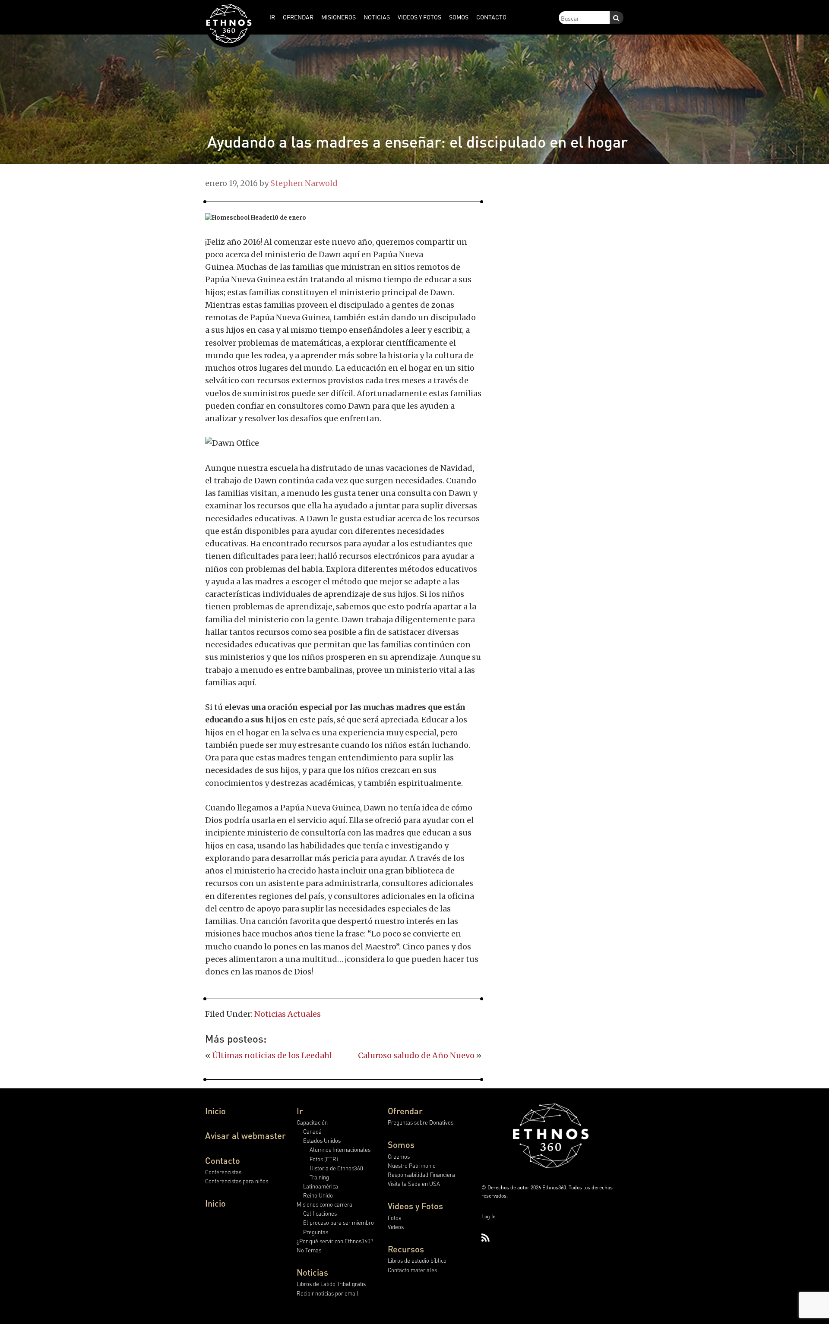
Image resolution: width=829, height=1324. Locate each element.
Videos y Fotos (415, 1205)
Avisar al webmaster (245, 1135)
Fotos (394, 1217)
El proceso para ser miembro (338, 1222)
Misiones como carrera (324, 1204)
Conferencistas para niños (236, 1181)
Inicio (215, 1110)
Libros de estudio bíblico (417, 1260)
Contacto (222, 1160)
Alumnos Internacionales (340, 1149)
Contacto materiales (412, 1270)
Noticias (312, 1272)
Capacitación (312, 1122)
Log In (488, 1216)
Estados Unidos (322, 1140)
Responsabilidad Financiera (421, 1174)
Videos (396, 1226)
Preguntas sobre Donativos (420, 1122)
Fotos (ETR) (324, 1159)
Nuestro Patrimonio (412, 1165)
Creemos (399, 1156)
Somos (401, 1144)
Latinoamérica (320, 1186)
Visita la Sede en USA (414, 1183)
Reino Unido (318, 1195)
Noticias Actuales (287, 1014)
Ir (300, 1110)
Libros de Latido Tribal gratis (331, 1283)
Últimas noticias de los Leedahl (272, 1055)
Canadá (312, 1131)
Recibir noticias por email (327, 1293)
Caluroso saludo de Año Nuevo (416, 1055)
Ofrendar (405, 1110)
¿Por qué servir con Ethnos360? (335, 1241)
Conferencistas (223, 1172)
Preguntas (315, 1232)
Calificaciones (320, 1213)
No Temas (309, 1250)
